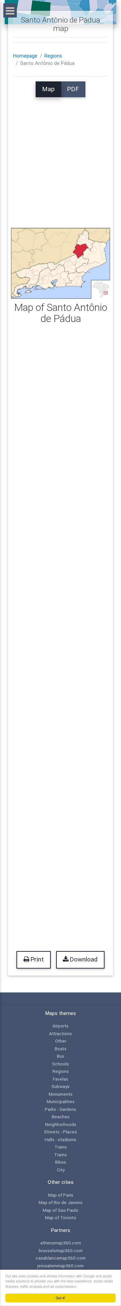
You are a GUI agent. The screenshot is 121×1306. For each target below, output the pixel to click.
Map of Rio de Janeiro (61, 1202)
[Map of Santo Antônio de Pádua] (60, 263)
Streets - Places (60, 1131)
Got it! (60, 1297)
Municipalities (61, 1101)
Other (60, 1041)
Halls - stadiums (60, 1139)
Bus (60, 1056)
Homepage (25, 56)
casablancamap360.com (61, 1258)
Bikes (60, 1162)
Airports (60, 1025)
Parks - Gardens (60, 1109)
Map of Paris (60, 1195)
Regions (53, 56)
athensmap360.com (60, 1242)
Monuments (61, 1094)
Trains (60, 1147)
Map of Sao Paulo (60, 1210)
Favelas (60, 1079)
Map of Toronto (60, 1217)
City (61, 1169)
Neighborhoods (60, 1124)
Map (48, 89)
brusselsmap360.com (61, 1250)
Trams (60, 1154)
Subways (60, 1086)
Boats (61, 1048)
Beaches (61, 1116)
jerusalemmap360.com (60, 1265)
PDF (73, 89)
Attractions (60, 1033)
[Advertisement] (60, 157)
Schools (60, 1063)
